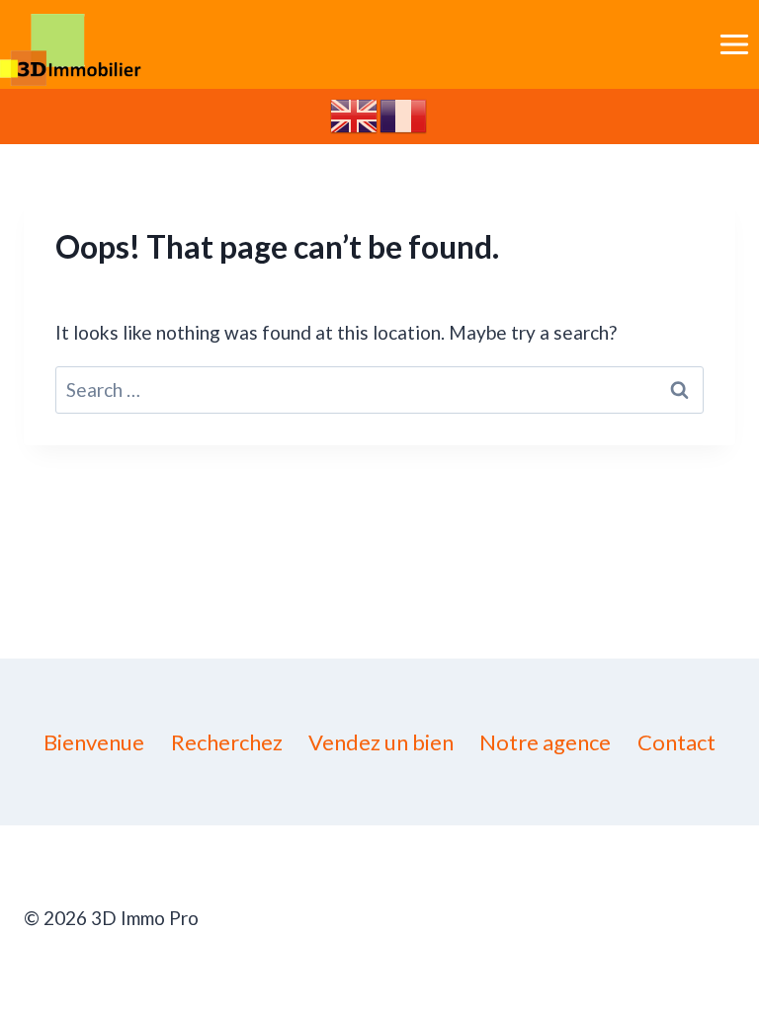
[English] (355, 114)
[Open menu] (734, 44)
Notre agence (545, 742)
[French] (404, 114)
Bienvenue (93, 742)
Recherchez (227, 742)
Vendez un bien (381, 742)
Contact (676, 742)
